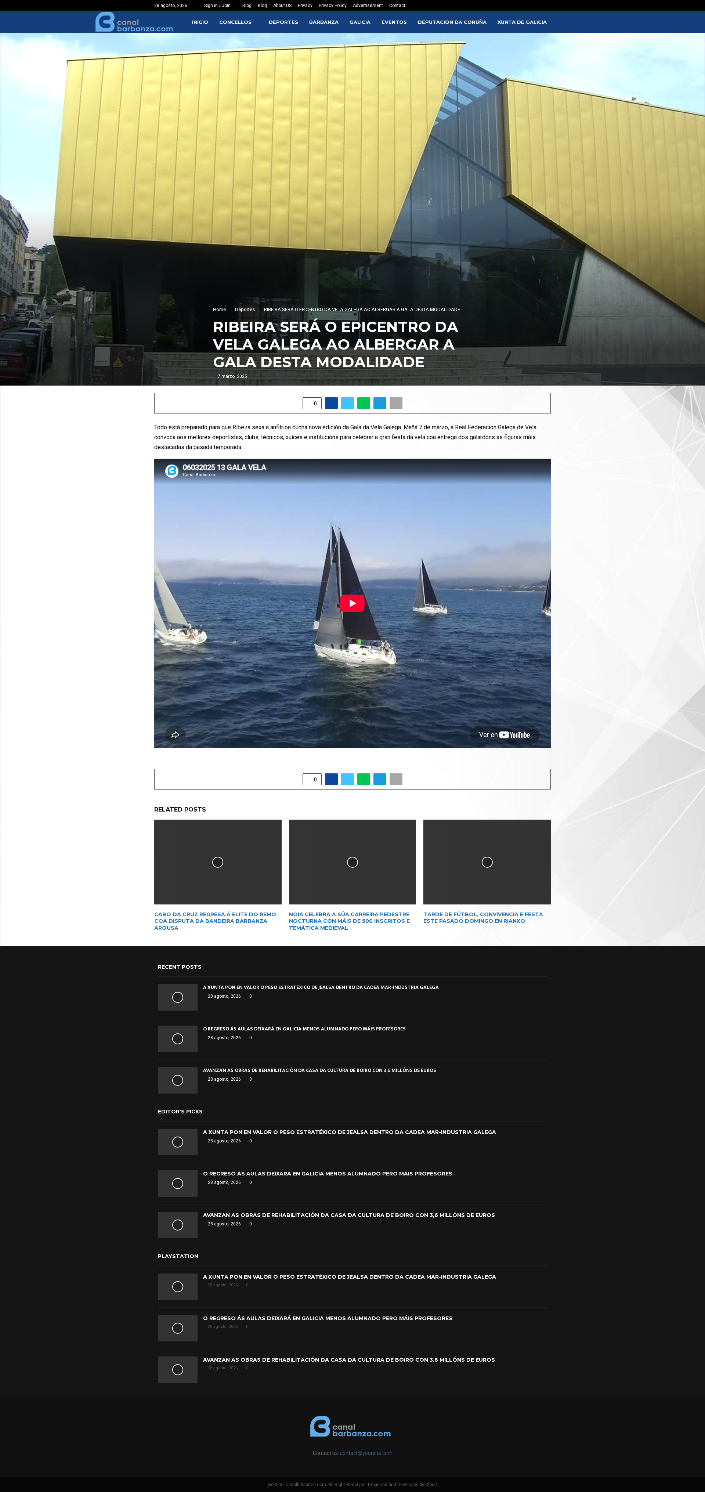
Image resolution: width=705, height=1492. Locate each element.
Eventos (394, 22)
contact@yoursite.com (366, 1453)
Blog (247, 5)
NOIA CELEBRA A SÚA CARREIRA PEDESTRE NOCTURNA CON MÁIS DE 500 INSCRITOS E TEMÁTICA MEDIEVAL (349, 921)
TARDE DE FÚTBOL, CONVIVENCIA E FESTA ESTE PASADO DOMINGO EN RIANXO (483, 917)
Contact (397, 5)
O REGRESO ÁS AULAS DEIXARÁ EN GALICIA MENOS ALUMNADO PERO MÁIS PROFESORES (304, 1029)
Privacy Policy (333, 5)
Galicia (360, 22)
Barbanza (324, 22)
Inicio (200, 22)
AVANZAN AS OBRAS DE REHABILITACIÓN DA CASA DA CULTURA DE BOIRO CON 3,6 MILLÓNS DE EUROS (319, 1070)
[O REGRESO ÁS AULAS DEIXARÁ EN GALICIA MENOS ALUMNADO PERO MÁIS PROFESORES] (178, 1039)
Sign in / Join (217, 5)
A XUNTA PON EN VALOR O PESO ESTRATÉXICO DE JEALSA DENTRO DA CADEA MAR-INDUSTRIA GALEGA (321, 987)
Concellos (235, 22)
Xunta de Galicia (522, 22)
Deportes (283, 22)
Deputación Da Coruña (452, 22)
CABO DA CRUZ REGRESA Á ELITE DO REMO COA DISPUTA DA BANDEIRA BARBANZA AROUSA (215, 921)
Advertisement (368, 5)
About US (282, 5)
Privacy (305, 5)
